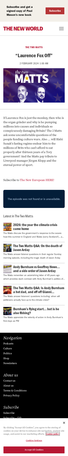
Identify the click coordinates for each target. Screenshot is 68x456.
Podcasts (8, 343)
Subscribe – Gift (12, 418)
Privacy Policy (11, 395)
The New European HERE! (37, 180)
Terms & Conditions (14, 390)
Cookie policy (52, 434)
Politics (7, 353)
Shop (6, 358)
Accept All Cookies (34, 449)
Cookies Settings (34, 440)
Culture (7, 348)
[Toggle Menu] (61, 28)
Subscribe (55, 10)
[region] (34, 437)
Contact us (9, 380)
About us (8, 385)
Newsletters (10, 363)
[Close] (64, 422)
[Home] (23, 29)
